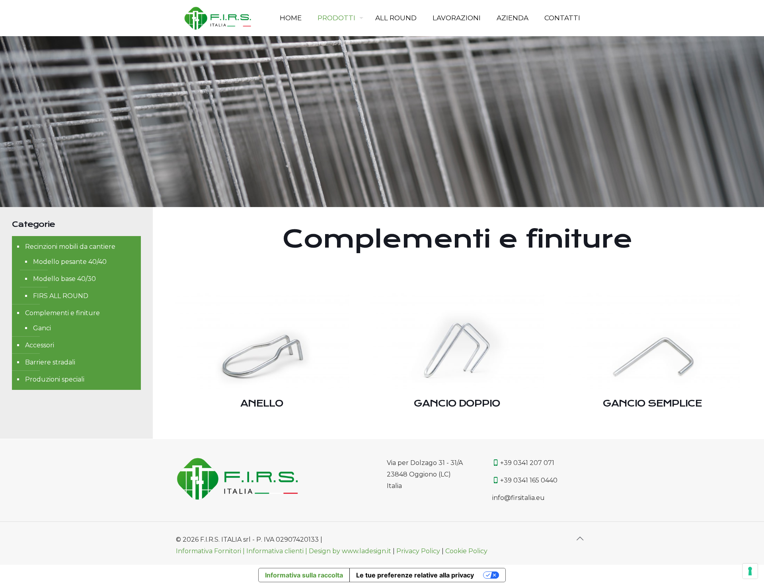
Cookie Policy (466, 551)
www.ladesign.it (367, 551)
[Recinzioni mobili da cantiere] (217, 18)
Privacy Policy (418, 551)
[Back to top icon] (579, 538)
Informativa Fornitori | (211, 551)
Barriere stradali (50, 362)
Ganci (42, 328)
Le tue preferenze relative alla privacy (415, 575)
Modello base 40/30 (64, 279)
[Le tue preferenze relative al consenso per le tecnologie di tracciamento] (750, 571)
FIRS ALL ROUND (60, 296)
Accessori (39, 345)
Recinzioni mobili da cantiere (70, 246)
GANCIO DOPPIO (457, 403)
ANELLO (261, 403)
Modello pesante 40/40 (70, 261)
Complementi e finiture (62, 313)
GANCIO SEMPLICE (652, 403)
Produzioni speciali (54, 379)
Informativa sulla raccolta (304, 575)
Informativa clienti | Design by (294, 551)
